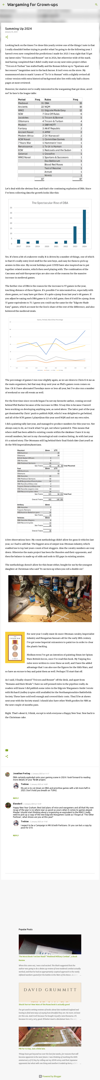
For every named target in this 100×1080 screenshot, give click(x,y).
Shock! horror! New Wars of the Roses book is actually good (44, 1004)
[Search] (61, 4)
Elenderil (17, 804)
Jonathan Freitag (21, 773)
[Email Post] (6, 751)
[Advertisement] (50, 902)
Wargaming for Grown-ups (32, 4)
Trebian (25, 784)
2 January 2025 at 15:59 (32, 804)
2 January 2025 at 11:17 (40, 773)
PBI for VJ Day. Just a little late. (32, 1049)
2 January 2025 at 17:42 (38, 821)
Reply (16, 798)
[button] (6, 37)
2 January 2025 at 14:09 (38, 784)
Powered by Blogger (51, 1076)
